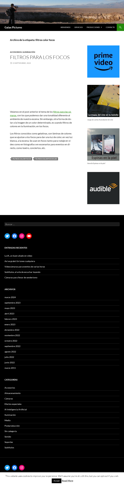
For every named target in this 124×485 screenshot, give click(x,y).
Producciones (93, 27)
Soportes (9, 442)
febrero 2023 (11, 319)
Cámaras (9, 398)
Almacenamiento (13, 393)
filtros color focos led (46, 159)
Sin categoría (11, 431)
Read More (67, 480)
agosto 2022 (10, 351)
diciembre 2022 (12, 330)
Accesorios (16, 52)
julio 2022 (9, 357)
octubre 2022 (11, 340)
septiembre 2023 (12, 302)
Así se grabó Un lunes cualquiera (20, 261)
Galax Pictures (13, 27)
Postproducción (12, 425)
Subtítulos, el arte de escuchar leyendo (22, 272)
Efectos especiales (13, 404)
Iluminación (29, 52)
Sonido (8, 436)
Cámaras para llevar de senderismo (21, 277)
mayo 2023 (10, 308)
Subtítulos (9, 447)
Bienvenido (65, 27)
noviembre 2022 (12, 335)
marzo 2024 (10, 297)
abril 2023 (9, 313)
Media (7, 420)
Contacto (110, 27)
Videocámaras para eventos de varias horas (25, 266)
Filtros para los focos (40, 57)
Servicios (78, 27)
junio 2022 (10, 362)
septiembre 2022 (12, 346)
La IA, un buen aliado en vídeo (18, 255)
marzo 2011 (10, 368)
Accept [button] (57, 481)
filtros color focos (22, 159)
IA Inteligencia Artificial (16, 409)
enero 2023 (10, 324)
